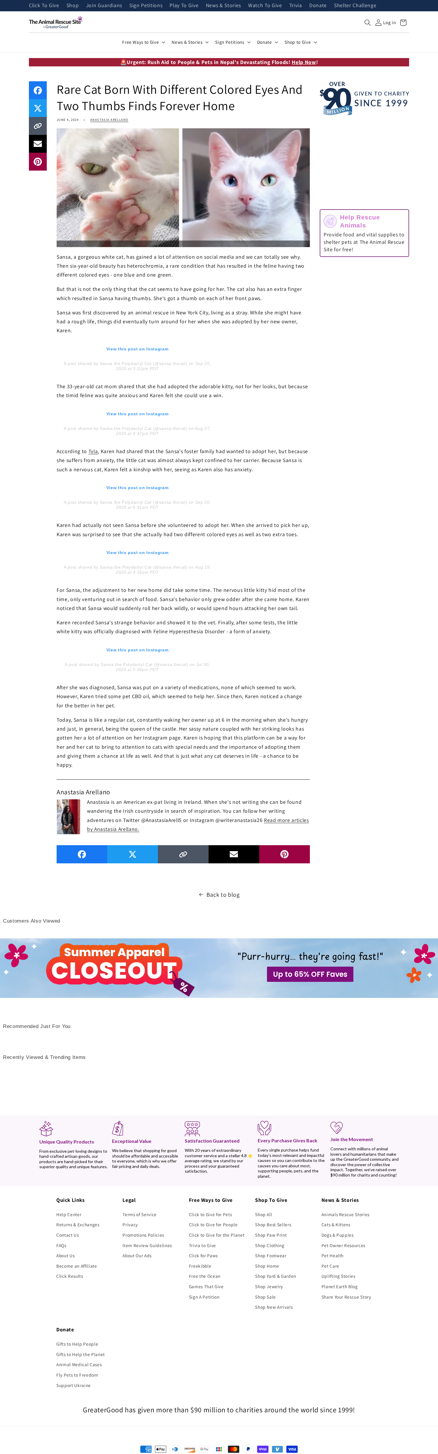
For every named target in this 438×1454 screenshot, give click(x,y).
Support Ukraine (73, 1385)
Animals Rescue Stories (345, 1214)
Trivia (295, 6)
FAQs (61, 1245)
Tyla (93, 451)
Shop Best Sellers (273, 1224)
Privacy (130, 1224)
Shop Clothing (270, 1245)
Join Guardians (104, 6)
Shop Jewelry (269, 1286)
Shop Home (267, 1266)
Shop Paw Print (271, 1235)
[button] (367, 22)
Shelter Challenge (355, 6)
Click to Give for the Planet (216, 1235)
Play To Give (184, 6)
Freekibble (200, 1266)
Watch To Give (265, 6)
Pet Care (330, 1266)
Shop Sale (265, 1297)
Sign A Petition (204, 1297)
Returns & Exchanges (78, 1224)
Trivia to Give (202, 1245)
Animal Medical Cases (79, 1364)
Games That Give (206, 1286)
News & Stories (223, 6)
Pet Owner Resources (343, 1245)
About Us (65, 1255)
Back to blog (223, 894)
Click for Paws (203, 1255)
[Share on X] (38, 108)
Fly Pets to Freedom (77, 1375)
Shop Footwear (271, 1255)
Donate (318, 6)
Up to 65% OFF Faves (310, 974)
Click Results (69, 1276)
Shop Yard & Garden (275, 1276)
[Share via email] (38, 144)
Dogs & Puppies (337, 1235)
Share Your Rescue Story (346, 1297)
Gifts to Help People (77, 1344)
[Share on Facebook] (38, 90)
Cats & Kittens (335, 1224)
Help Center (68, 1214)
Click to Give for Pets (210, 1214)
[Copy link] (38, 126)
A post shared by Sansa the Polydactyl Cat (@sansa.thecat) (125, 363)
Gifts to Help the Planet (80, 1354)
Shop (72, 6)
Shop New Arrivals (274, 1307)
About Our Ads (137, 1255)
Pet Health (332, 1255)
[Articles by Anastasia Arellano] (68, 816)
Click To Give (44, 6)
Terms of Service (139, 1214)
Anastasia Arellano (109, 120)
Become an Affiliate (76, 1266)
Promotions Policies (143, 1235)
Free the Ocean (204, 1276)
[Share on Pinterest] (38, 162)
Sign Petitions (145, 6)
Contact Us (67, 1235)
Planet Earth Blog (339, 1286)
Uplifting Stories (338, 1276)
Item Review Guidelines (147, 1245)
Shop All (263, 1214)
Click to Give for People (213, 1224)
